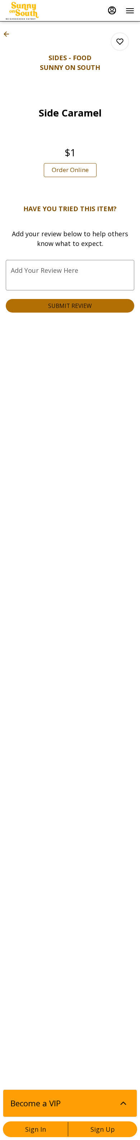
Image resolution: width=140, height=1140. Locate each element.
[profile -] (112, 10)
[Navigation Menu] (130, 11)
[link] (70, 170)
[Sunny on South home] (38, 11)
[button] (8, 34)
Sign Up (102, 1129)
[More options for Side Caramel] (120, 41)
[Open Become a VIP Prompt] (123, 1103)
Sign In (35, 1129)
